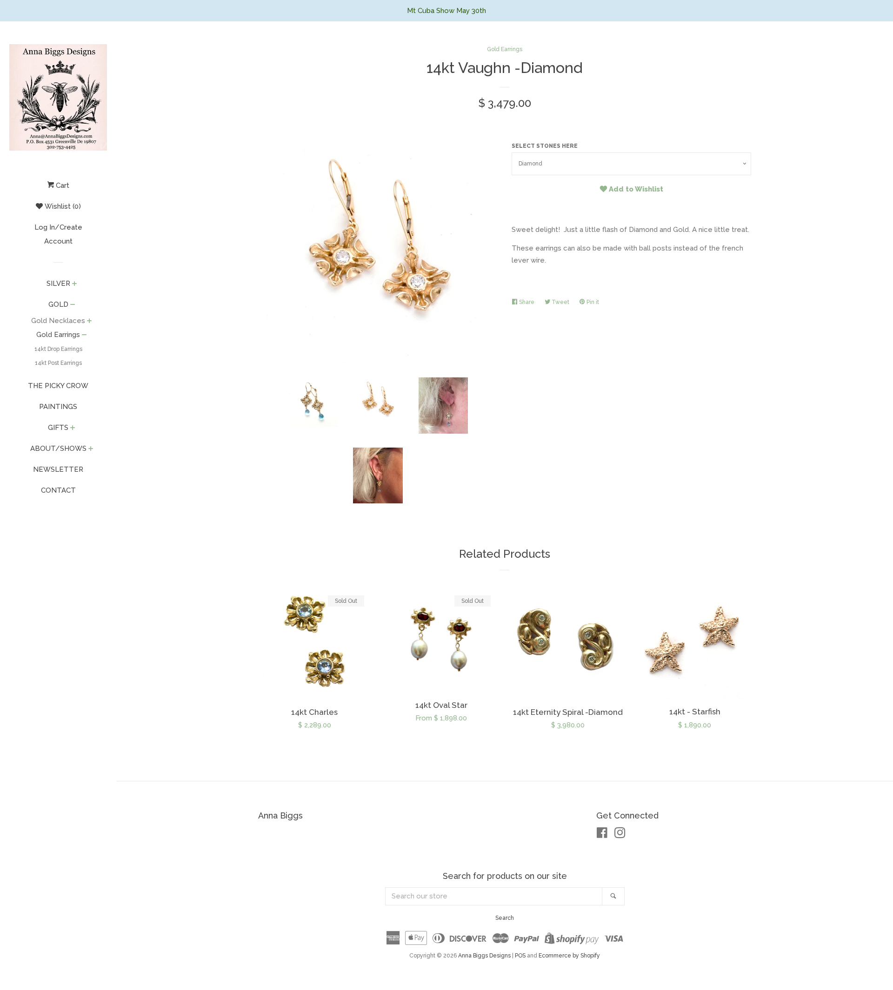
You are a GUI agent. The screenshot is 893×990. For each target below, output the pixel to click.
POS (520, 955)
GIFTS (58, 427)
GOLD (58, 304)
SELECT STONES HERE (545, 146)
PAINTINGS (58, 407)
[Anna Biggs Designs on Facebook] (602, 835)
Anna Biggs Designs (484, 955)
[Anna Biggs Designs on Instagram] (620, 835)
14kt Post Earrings (58, 363)
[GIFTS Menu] (72, 428)
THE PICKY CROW (58, 386)
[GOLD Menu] (72, 305)
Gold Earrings (58, 334)
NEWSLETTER (58, 469)
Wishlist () (62, 206)
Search (504, 918)
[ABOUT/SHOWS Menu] (91, 449)
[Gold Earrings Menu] (84, 336)
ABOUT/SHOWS (58, 448)
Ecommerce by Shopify (569, 955)
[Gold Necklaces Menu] (89, 322)
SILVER (58, 283)
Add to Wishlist (635, 189)
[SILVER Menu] (74, 284)
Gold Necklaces (58, 321)
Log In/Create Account (58, 234)
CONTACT (58, 490)
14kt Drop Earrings (58, 349)
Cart (61, 185)
